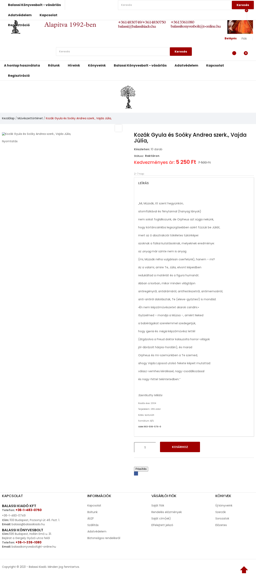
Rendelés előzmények (166, 512)
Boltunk (92, 512)
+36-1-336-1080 (28, 542)
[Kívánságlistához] (209, 447)
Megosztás (136, 474)
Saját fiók (157, 505)
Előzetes (221, 525)
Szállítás (93, 525)
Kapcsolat (94, 505)
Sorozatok (222, 518)
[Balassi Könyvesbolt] (128, 96)
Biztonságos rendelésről (103, 538)
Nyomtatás (10, 141)
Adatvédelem (96, 531)
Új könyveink (223, 505)
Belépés (231, 38)
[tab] (194, 183)
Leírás (143, 183)
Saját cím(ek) (161, 518)
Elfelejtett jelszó (162, 525)
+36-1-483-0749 (14, 515)
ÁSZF (90, 518)
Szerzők (220, 512)
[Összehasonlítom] (219, 447)
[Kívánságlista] (233, 53)
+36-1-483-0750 (28, 510)
